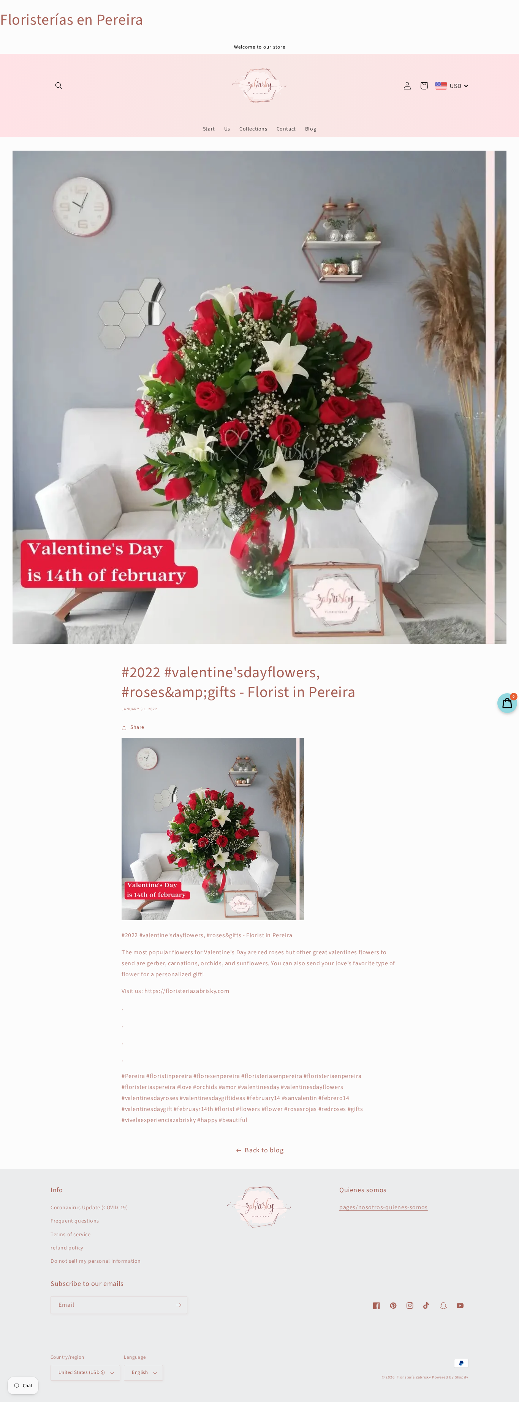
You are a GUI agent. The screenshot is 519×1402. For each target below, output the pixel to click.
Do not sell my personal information (96, 1261)
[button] (59, 85)
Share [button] (137, 727)
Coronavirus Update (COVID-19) (89, 1208)
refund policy (67, 1248)
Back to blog (264, 1150)
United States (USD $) (82, 1372)
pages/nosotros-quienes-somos (383, 1207)
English (140, 1372)
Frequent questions (75, 1221)
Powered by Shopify (450, 1377)
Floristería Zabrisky (414, 1377)
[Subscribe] (178, 1305)
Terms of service (71, 1234)
